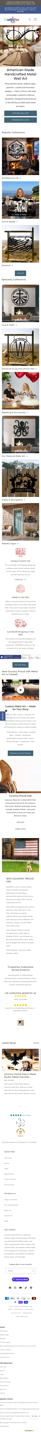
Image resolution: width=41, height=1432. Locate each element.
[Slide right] (25, 1106)
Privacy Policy (9, 1185)
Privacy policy (29, 1309)
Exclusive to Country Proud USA (18, 369)
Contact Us (19, 579)
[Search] (30, 19)
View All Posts (4, 1426)
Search (6, 1163)
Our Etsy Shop (20, 665)
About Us (7, 1210)
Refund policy (19, 1309)
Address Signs (9, 543)
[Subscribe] (32, 1271)
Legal (6, 1168)
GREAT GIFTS (20, 829)
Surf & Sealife (8, 222)
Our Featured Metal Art (13, 456)
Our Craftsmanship (11, 1205)
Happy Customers (10, 1199)
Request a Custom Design (20, 753)
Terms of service (16, 1313)
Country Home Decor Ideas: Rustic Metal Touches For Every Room (19, 1404)
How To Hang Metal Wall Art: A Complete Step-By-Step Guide (19, 1409)
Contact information (22, 1316)
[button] (4, 19)
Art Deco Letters (5, 1342)
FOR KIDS (20, 822)
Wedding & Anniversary (14, 412)
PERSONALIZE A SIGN (20, 120)
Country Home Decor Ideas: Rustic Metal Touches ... (20, 1075)
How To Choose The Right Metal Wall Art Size (14, 1412)
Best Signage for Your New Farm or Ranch (13, 1422)
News (6, 1221)
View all (20, 273)
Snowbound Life (10, 178)
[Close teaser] (6, 711)
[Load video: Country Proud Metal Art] (20, 690)
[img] (20, 996)
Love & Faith (8, 325)
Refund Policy (9, 1174)
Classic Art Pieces (5, 1350)
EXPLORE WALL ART (20, 113)
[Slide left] (15, 1106)
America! (6, 265)
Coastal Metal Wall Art (7, 1353)
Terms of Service (10, 1179)
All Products (4, 1331)
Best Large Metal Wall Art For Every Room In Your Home (18, 1346)
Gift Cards (8, 1158)
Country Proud (5, 1357)
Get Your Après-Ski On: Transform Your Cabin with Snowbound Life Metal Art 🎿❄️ (20, 1417)
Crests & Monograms (12, 500)
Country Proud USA (19, 1306)
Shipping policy (27, 1313)
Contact (2, 1393)
